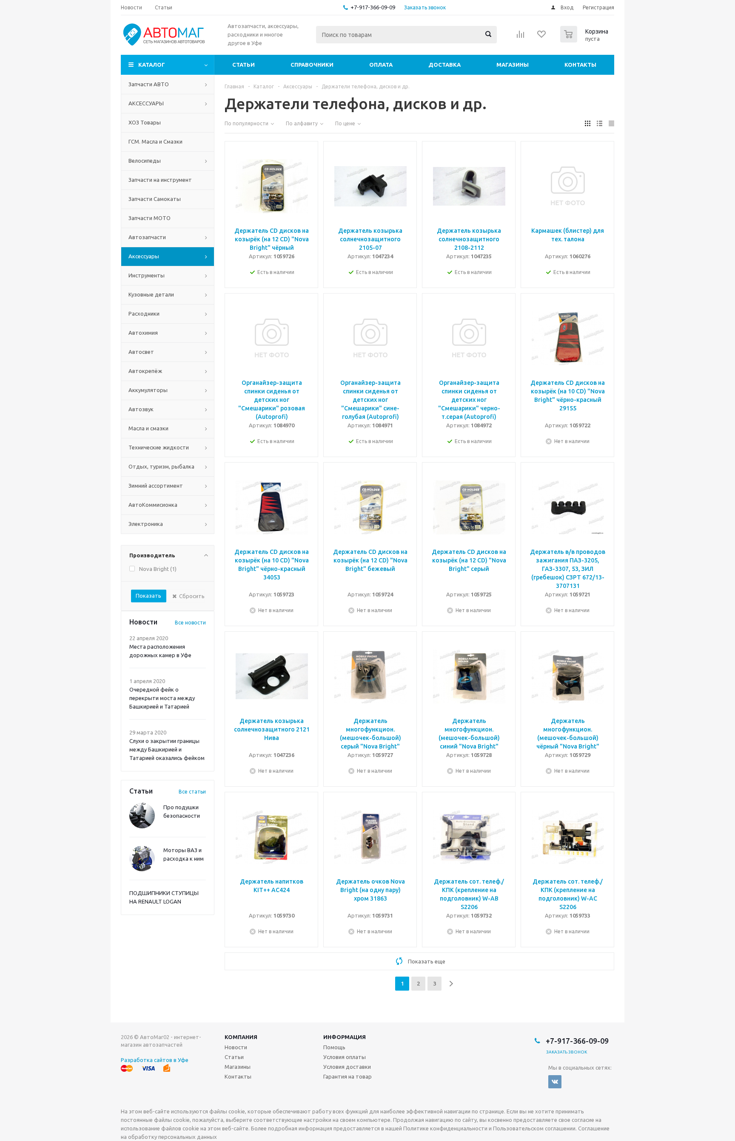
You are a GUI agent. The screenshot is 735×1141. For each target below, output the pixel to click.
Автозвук (141, 409)
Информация (344, 1037)
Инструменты (146, 275)
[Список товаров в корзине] (585, 40)
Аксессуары (143, 256)
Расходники (144, 313)
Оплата (381, 65)
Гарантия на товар (347, 1076)
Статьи (243, 65)
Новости (236, 1047)
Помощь (334, 1047)
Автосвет (141, 352)
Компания (241, 1037)
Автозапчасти (147, 237)
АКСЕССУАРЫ (146, 103)
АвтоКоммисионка (152, 505)
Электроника (145, 524)
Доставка (444, 65)
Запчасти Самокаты (154, 199)
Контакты (580, 65)
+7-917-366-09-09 (372, 7)
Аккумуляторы (148, 390)
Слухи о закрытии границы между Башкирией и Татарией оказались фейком (167, 749)
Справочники (312, 65)
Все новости (190, 622)
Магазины (512, 65)
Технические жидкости (158, 447)
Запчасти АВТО (148, 84)
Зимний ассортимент (155, 486)
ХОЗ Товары (144, 122)
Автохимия (143, 333)
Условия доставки (347, 1067)
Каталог (151, 65)
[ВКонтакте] (554, 1081)
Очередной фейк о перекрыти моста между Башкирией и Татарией (162, 697)
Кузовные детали (151, 294)
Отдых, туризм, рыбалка (161, 466)
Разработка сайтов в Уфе (154, 1060)
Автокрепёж (145, 371)
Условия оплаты (344, 1057)
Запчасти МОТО (149, 218)
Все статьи (192, 791)
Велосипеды (144, 161)
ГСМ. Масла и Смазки (155, 141)
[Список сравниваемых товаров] (521, 37)
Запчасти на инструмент (160, 180)
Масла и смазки (148, 428)
